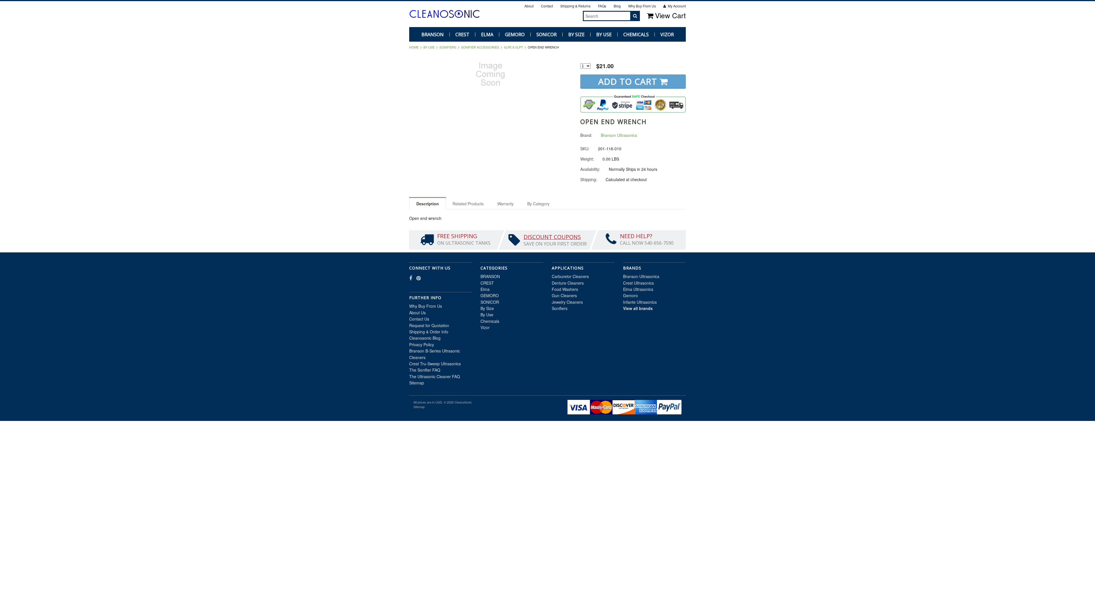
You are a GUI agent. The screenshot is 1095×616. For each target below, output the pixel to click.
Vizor (667, 35)
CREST (462, 35)
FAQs (602, 5)
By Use (604, 35)
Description (427, 203)
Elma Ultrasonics (638, 289)
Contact (547, 5)
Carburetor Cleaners (570, 276)
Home (414, 47)
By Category (538, 203)
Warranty (505, 203)
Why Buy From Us (642, 5)
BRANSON (432, 35)
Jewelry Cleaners (567, 302)
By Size (576, 35)
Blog (617, 5)
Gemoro (630, 295)
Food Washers (565, 289)
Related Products (468, 203)
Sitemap (416, 383)
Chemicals (636, 35)
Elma (487, 35)
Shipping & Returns (575, 5)
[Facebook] (567, 15)
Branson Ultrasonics (641, 276)
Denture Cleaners (568, 283)
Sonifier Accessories (480, 47)
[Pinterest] (573, 15)
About (529, 5)
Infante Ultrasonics (640, 302)
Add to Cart (629, 81)
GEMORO (515, 35)
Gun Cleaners (564, 295)
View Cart (670, 15)
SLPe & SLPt (513, 47)
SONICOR (546, 35)
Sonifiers (447, 47)
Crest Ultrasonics (638, 283)
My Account (676, 5)
